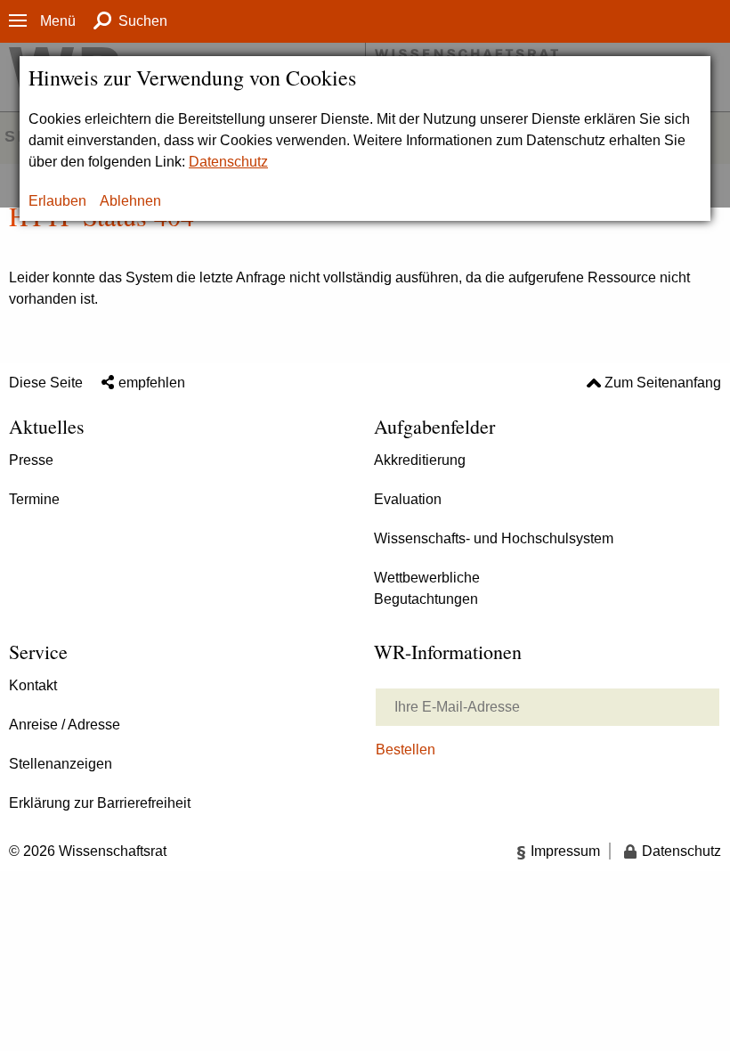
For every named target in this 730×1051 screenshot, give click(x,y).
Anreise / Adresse (64, 724)
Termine (34, 499)
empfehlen (151, 382)
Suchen (142, 21)
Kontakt (33, 685)
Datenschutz (228, 161)
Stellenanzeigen (60, 763)
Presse (31, 460)
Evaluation (408, 499)
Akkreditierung (420, 460)
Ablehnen (130, 200)
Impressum (565, 851)
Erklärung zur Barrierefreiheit (100, 803)
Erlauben (57, 200)
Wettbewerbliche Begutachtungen (427, 588)
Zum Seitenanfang (662, 382)
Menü (58, 21)
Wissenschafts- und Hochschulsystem (493, 538)
